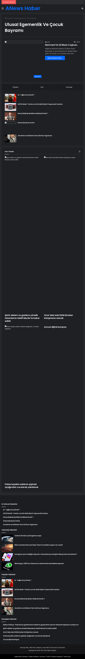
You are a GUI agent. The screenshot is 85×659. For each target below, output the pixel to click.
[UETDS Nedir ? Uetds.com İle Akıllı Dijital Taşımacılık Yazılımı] (10, 107)
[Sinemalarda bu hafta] (10, 127)
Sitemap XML (24, 647)
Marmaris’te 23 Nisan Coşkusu (61, 44)
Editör (48, 42)
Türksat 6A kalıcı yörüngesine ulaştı (28, 536)
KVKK (48, 656)
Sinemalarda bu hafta (26, 123)
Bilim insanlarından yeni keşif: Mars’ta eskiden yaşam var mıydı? (39, 545)
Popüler (15, 87)
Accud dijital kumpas (55, 326)
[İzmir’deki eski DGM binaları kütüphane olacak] (62, 234)
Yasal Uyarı (67, 656)
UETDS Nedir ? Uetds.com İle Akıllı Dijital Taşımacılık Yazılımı (40, 104)
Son (42, 87)
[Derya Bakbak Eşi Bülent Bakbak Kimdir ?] (10, 116)
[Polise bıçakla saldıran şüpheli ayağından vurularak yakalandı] (23, 403)
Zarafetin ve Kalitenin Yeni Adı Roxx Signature (35, 136)
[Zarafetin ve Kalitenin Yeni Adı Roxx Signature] (10, 138)
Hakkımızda (18, 656)
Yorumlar (69, 87)
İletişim (25, 656)
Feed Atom (53, 647)
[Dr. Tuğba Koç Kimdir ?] (10, 98)
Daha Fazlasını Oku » (55, 58)
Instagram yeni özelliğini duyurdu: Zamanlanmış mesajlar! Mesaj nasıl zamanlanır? (46, 554)
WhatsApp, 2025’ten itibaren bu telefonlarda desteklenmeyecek (39, 563)
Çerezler (42, 656)
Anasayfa (9, 18)
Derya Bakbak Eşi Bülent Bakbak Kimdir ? (33, 113)
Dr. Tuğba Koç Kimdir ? (26, 95)
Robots (39, 647)
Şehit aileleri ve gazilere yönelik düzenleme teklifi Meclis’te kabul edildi (22, 318)
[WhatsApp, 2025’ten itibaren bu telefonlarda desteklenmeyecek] (7, 566)
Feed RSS (46, 647)
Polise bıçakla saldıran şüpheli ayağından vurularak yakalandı (21, 486)
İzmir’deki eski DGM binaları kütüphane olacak (58, 317)
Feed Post (61, 647)
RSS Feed (33, 647)
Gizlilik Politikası (34, 656)
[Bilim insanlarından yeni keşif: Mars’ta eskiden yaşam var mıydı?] (7, 548)
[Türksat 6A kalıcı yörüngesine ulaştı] (7, 538)
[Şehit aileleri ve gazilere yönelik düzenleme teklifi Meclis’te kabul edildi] (23, 234)
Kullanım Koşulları (56, 656)
